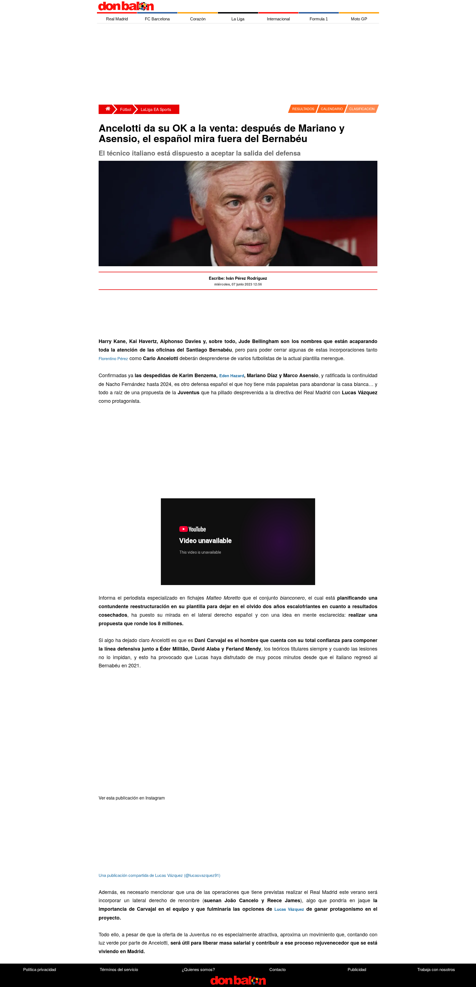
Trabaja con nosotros (436, 969)
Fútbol (125, 109)
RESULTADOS (303, 108)
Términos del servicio (119, 969)
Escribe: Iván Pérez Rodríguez (238, 278)
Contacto (277, 969)
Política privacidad (39, 969)
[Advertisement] (239, 64)
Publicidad (357, 969)
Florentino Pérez (113, 358)
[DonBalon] (105, 109)
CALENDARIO (332, 108)
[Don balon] (232, 6)
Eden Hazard (231, 375)
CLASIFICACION (362, 108)
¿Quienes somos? (198, 969)
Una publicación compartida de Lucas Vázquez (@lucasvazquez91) (159, 875)
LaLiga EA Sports (156, 109)
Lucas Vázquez (289, 909)
